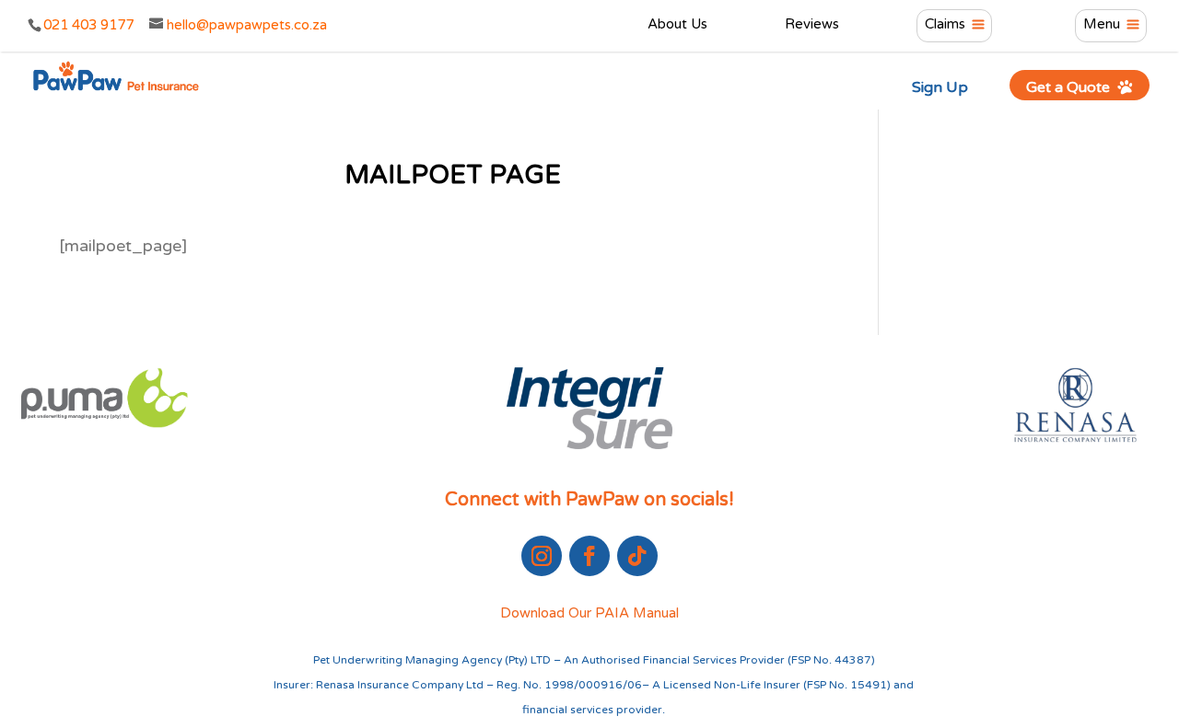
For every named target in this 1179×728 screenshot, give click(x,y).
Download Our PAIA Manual (589, 613)
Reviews (812, 24)
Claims (945, 24)
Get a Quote (1070, 87)
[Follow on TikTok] (637, 556)
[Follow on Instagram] (541, 556)
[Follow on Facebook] (589, 556)
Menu (1101, 24)
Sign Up (940, 87)
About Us (677, 24)
